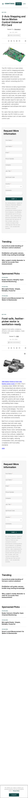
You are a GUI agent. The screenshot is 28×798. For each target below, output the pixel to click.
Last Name (9, 146)
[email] (19, 41)
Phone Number (9, 158)
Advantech (17, 29)
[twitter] (14, 41)
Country (8, 184)
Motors (4, 12)
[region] (14, 791)
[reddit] (16, 41)
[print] (25, 41)
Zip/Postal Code (10, 177)
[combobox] (14, 186)
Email (7, 152)
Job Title (8, 171)
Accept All (14, 794)
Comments (8, 190)
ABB (17, 336)
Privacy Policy (16, 790)
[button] (3, 4)
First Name (9, 140)
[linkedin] (11, 41)
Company (8, 165)
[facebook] (8, 41)
